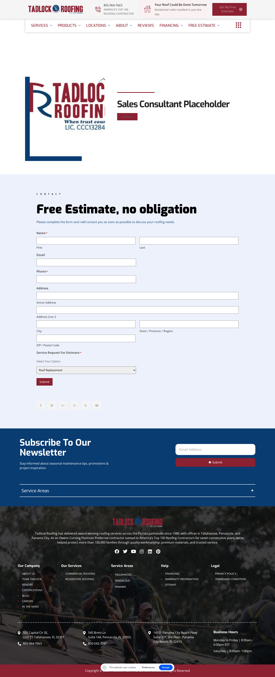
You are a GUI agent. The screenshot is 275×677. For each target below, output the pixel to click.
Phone (42, 271)
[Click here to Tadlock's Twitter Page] (125, 551)
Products (67, 25)
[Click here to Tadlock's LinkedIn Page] (150, 551)
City (39, 331)
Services (39, 25)
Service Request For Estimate (58, 353)
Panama (120, 586)
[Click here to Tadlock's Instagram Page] (141, 551)
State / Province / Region (156, 331)
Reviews (146, 25)
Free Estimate (202, 25)
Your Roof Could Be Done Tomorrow (181, 5)
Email (40, 255)
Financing (169, 25)
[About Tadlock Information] (238, 25)
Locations (96, 25)
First (39, 247)
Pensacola (122, 580)
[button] (127, 116)
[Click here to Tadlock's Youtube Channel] (133, 551)
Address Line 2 (46, 317)
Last (142, 247)
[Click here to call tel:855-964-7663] (98, 9)
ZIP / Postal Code (47, 345)
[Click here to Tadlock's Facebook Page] (117, 551)
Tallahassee (123, 574)
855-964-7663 (113, 5)
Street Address (46, 302)
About (122, 25)
